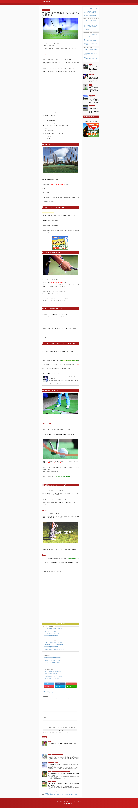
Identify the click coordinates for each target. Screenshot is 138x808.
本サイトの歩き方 (59, 801)
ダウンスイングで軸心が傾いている (52, 123)
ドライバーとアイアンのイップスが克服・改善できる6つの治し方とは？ (62, 743)
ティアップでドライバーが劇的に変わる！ (52, 662)
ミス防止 (48, 691)
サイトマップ (79, 801)
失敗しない (53, 692)
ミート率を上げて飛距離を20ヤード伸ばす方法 (53, 628)
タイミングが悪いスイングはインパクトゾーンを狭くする (57, 125)
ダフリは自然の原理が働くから (52, 120)
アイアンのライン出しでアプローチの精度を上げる (53, 644)
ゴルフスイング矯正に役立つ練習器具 (51, 635)
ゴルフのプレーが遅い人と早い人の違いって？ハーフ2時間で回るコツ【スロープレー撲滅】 (61, 794)
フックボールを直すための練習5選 (50, 647)
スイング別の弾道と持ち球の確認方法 (51, 646)
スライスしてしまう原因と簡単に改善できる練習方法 (54, 649)
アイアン (44, 692)
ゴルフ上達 (44, 691)
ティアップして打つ (50, 130)
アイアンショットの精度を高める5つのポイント (53, 642)
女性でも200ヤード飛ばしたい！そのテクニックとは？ (54, 664)
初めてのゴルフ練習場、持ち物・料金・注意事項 (53, 676)
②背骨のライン (50, 138)
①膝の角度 (49, 136)
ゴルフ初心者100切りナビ (47, 1)
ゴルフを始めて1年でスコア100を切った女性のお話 (53, 675)
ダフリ (50, 692)
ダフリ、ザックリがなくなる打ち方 (50, 631)
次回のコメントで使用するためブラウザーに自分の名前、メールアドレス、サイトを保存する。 (59, 727)
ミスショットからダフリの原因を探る (53, 118)
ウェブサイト (45, 721)
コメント (44, 699)
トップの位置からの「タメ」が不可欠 (56, 348)
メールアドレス (46, 717)
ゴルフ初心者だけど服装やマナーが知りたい (52, 671)
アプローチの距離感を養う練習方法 (50, 630)
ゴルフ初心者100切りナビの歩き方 (48, 574)
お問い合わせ (66, 801)
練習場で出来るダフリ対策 (50, 128)
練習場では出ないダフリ (50, 115)
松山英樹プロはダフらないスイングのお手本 (54, 133)
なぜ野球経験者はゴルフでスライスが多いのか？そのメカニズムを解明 (61, 756)
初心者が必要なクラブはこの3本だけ (51, 673)
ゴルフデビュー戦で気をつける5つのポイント (52, 678)
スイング (47, 692)
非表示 (64, 112)
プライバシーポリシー (72, 801)
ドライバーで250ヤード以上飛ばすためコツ (52, 657)
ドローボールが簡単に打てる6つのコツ (51, 658)
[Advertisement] (51, 83)
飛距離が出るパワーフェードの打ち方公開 (52, 660)
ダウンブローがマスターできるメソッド (51, 633)
